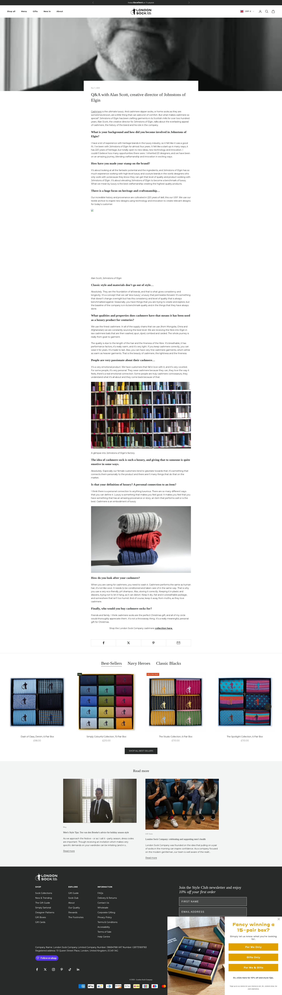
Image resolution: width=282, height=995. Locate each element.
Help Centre (104, 936)
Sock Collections (43, 893)
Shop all (11, 11)
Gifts (35, 11)
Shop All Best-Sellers (141, 751)
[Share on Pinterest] (153, 643)
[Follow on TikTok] (70, 969)
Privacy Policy (105, 917)
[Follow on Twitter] (45, 969)
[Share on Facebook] (103, 643)
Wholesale (103, 907)
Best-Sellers (111, 663)
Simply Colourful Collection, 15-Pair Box (106, 736)
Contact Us (103, 902)
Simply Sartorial (43, 907)
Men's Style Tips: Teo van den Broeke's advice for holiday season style (96, 832)
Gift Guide (73, 893)
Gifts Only (253, 957)
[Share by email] (178, 643)
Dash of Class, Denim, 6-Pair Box (37, 736)
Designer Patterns (44, 912)
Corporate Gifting (106, 912)
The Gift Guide (42, 902)
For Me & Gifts (253, 967)
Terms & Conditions (107, 922)
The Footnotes (75, 917)
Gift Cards (40, 922)
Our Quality (74, 907)
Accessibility (104, 927)
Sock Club (73, 898)
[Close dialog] (279, 919)
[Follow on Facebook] (37, 969)
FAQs (100, 893)
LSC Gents (149, 834)
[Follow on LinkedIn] (78, 969)
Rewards (72, 912)
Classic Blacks (168, 663)
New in (47, 11)
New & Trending (43, 898)
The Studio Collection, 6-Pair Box (175, 736)
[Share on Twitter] (128, 643)
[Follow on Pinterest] (61, 969)
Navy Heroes (139, 663)
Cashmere (96, 111)
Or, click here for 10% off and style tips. (253, 978)
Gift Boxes (40, 917)
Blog (64, 827)
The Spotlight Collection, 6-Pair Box (245, 736)
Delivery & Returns (107, 898)
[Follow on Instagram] (53, 969)
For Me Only (253, 947)
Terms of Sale (104, 932)
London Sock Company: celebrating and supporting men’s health (175, 839)
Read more (69, 851)
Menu (24, 11)
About (60, 11)
